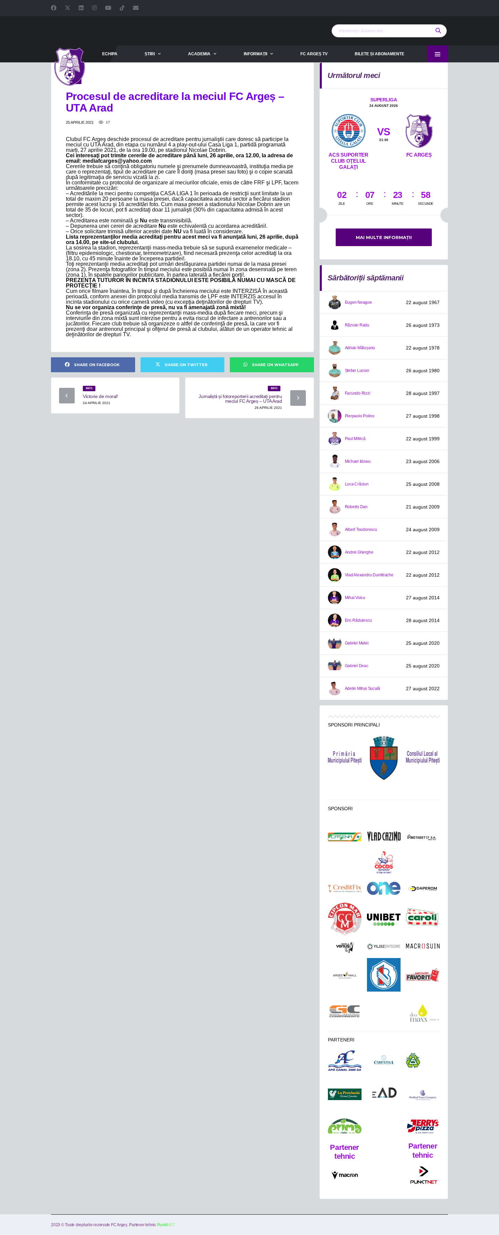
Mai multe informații (384, 237)
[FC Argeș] (419, 129)
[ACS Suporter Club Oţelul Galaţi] (349, 129)
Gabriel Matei (357, 643)
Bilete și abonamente (379, 54)
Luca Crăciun (357, 484)
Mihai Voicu (355, 597)
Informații (255, 54)
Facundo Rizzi (357, 393)
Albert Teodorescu (361, 529)
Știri (150, 54)
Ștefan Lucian (357, 370)
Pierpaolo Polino (359, 416)
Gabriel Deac (356, 665)
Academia (199, 54)
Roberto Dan (356, 506)
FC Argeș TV (314, 54)
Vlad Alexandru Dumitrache (369, 575)
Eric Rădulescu (358, 620)
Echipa (109, 54)
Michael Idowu (358, 461)
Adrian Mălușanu (360, 347)
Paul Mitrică (355, 438)
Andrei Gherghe (359, 552)
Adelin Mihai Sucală (362, 688)
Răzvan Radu (357, 325)
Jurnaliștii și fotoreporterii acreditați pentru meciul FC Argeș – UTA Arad (240, 399)
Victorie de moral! (100, 396)
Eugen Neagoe (358, 302)
